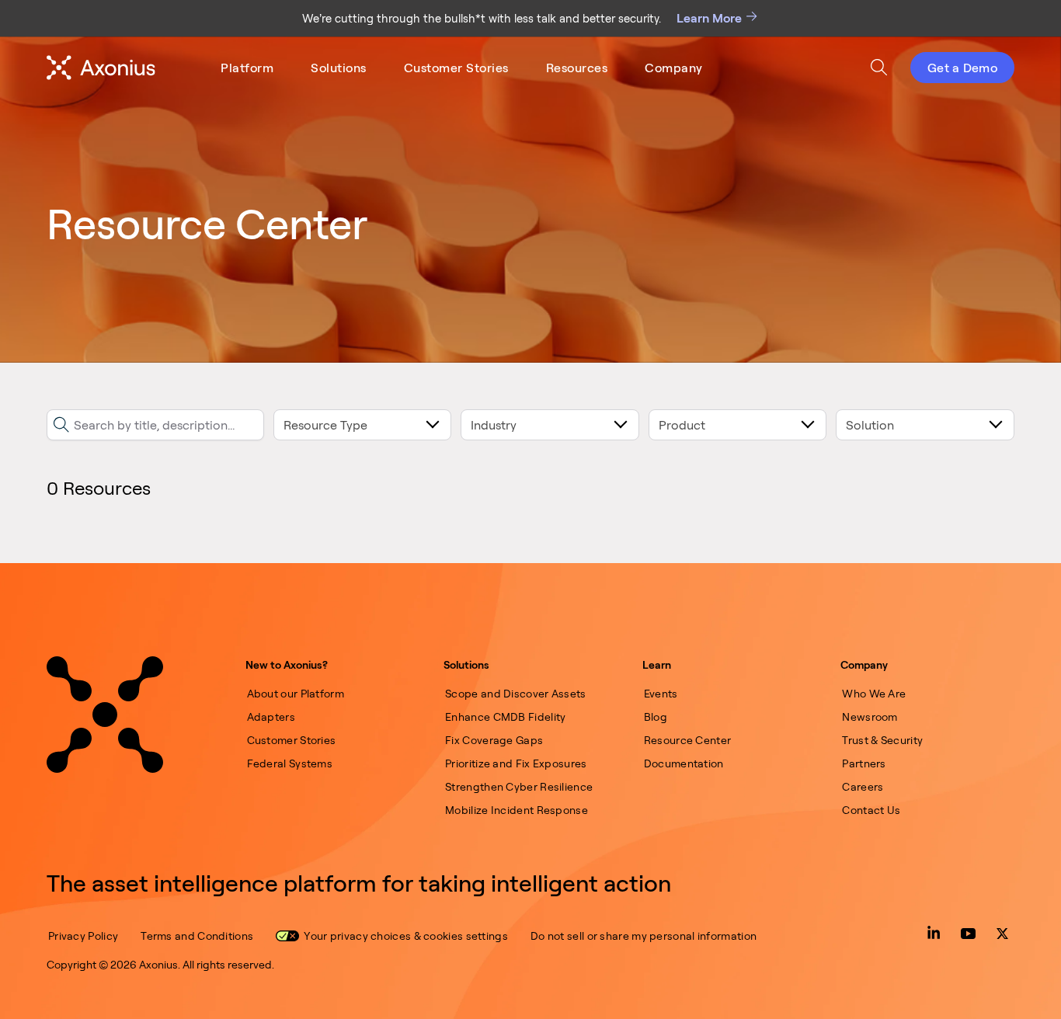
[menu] (462, 68)
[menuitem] (247, 67)
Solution (870, 425)
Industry (494, 425)
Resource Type (325, 425)
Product (682, 425)
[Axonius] (101, 68)
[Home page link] (105, 714)
